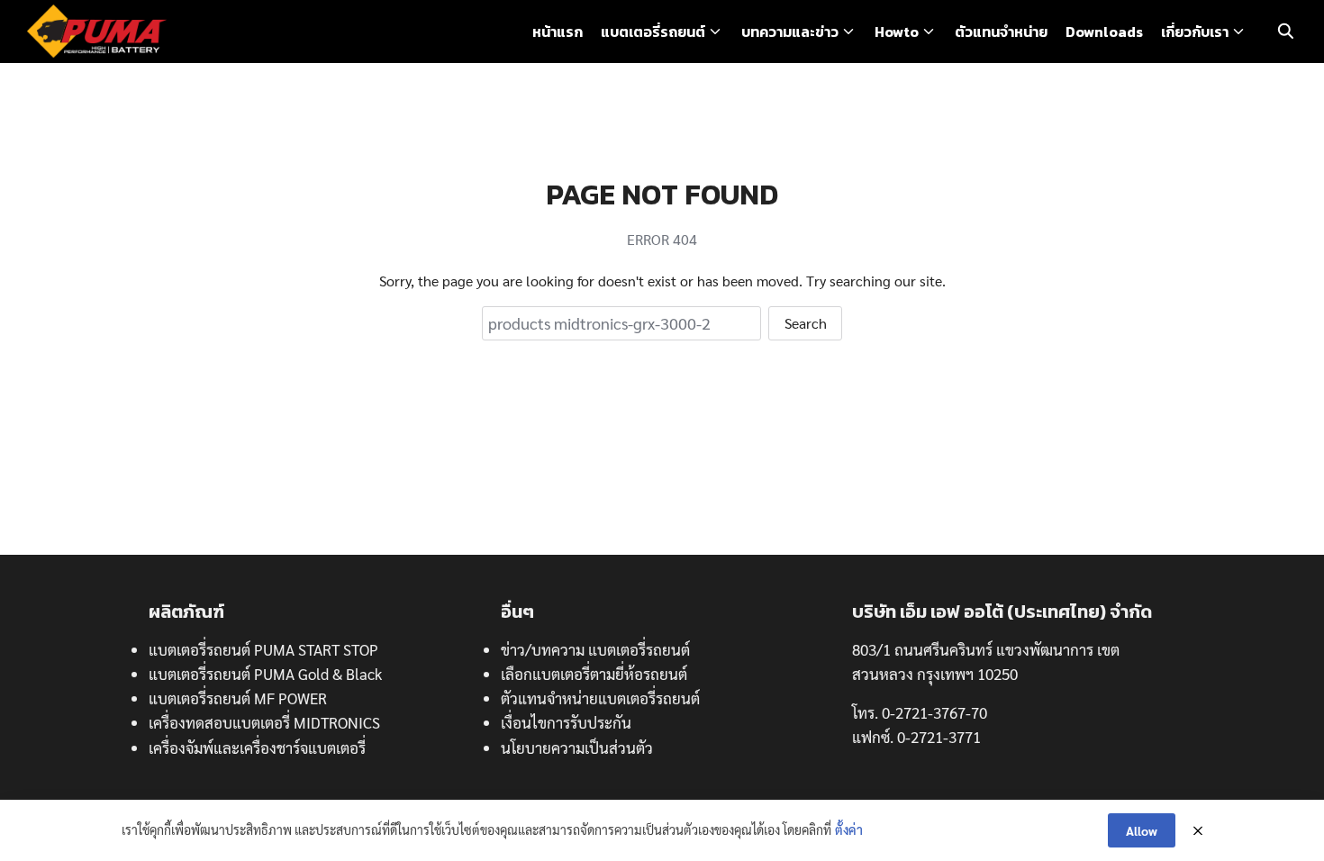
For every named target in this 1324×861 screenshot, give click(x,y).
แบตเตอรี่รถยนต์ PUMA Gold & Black (265, 674)
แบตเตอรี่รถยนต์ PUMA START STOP (263, 649)
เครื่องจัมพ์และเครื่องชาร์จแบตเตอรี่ (257, 747)
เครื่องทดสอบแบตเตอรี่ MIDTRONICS (264, 722)
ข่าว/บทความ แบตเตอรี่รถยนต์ (595, 649)
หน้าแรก (557, 31)
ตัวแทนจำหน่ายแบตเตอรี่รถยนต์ (600, 698)
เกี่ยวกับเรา (1195, 31)
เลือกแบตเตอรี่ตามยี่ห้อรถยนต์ (594, 674)
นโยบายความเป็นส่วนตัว (577, 747)
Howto (897, 31)
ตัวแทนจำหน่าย (1001, 31)
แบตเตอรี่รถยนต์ (653, 31)
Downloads (1104, 31)
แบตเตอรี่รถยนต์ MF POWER (238, 698)
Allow (1141, 830)
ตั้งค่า (849, 829)
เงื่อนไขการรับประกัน (566, 722)
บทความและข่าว (790, 31)
